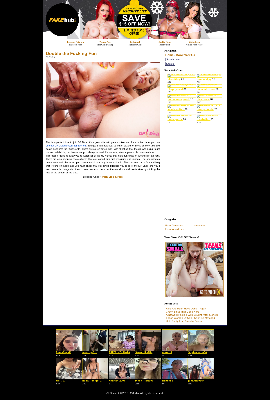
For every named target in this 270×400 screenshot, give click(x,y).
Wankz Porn (105, 42)
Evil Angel (135, 42)
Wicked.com (194, 42)
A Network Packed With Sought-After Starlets (192, 314)
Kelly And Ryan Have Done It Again (186, 308)
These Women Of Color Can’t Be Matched (190, 317)
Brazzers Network (75, 42)
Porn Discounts (174, 225)
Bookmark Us (185, 55)
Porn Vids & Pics (112, 176)
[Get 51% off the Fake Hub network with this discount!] (135, 37)
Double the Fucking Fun (71, 53)
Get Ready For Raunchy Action (184, 321)
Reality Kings (165, 42)
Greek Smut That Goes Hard (182, 311)
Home (169, 55)
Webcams (199, 225)
